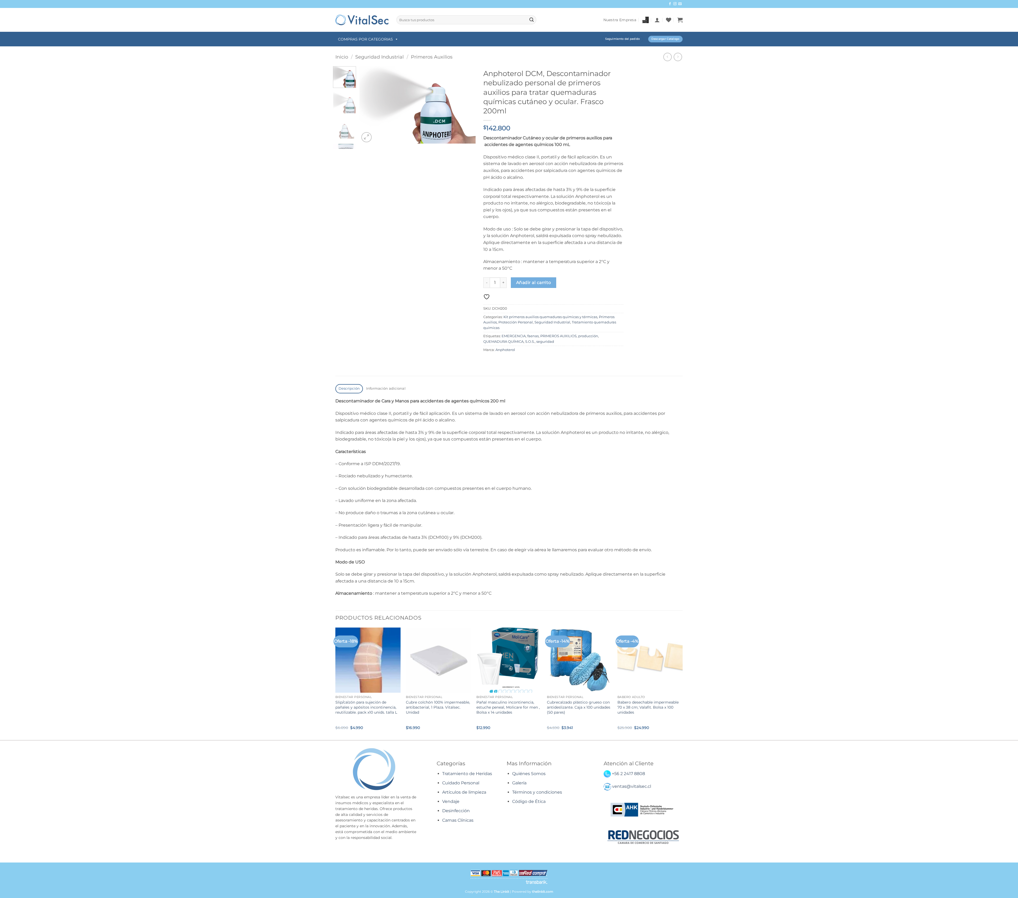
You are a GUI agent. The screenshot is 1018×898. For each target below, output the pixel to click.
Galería (519, 782)
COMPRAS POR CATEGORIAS (365, 39)
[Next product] (667, 57)
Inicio (341, 57)
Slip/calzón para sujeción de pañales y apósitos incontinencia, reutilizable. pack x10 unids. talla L (366, 707)
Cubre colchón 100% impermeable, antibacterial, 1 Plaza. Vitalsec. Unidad (438, 707)
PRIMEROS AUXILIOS (558, 336)
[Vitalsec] (361, 20)
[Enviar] (531, 19)
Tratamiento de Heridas (467, 773)
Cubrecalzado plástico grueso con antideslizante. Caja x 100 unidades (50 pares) (578, 707)
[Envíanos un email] (680, 4)
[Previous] (368, 105)
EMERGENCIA (514, 336)
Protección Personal (515, 322)
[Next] (466, 105)
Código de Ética (529, 801)
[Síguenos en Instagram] (675, 4)
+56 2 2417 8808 (628, 773)
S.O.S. (530, 342)
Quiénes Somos (529, 773)
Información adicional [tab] (386, 388)
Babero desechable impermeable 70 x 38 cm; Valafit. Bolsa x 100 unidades (648, 707)
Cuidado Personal (460, 782)
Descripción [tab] (349, 388)
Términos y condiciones (537, 792)
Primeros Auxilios (432, 57)
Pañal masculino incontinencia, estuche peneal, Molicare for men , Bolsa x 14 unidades (508, 707)
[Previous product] (678, 57)
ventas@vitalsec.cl (631, 786)
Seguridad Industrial (379, 57)
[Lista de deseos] (668, 20)
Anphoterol (505, 350)
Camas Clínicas (457, 820)
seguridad (545, 342)
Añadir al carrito (533, 282)
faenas (533, 336)
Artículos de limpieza (464, 792)
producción (588, 336)
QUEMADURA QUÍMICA (503, 342)
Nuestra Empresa (619, 19)
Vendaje (450, 801)
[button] (657, 20)
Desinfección (456, 810)
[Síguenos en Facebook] (670, 4)
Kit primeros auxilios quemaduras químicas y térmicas (550, 317)
